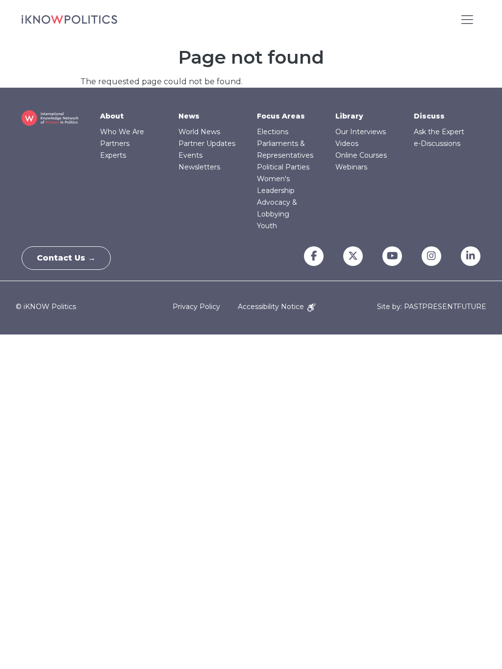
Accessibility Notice (272, 306)
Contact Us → (66, 258)
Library (349, 116)
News (189, 116)
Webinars (351, 167)
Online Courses (361, 155)
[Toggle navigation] (467, 19)
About (112, 116)
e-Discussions (437, 143)
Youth (267, 225)
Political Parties (283, 167)
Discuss (429, 116)
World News (199, 131)
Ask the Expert (439, 131)
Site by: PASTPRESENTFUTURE (431, 307)
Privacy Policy (196, 306)
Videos (346, 143)
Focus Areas (281, 116)
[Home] (69, 19)
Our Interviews (360, 131)
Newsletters (199, 167)
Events (190, 155)
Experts (113, 155)
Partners (114, 143)
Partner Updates (206, 143)
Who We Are (122, 131)
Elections (272, 131)
